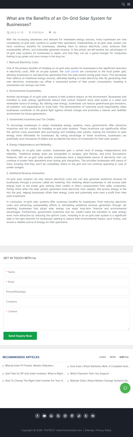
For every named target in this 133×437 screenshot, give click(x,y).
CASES (102, 357)
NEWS (113, 357)
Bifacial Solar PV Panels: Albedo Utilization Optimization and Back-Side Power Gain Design (30, 365)
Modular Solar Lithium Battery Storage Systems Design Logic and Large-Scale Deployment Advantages (100, 380)
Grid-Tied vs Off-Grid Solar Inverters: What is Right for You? (35, 373)
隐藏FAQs (124, 357)
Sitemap (90, 430)
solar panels (72, 71)
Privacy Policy (104, 430)
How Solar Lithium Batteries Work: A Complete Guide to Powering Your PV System (100, 366)
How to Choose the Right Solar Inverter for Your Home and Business (35, 380)
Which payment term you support (89, 373)
